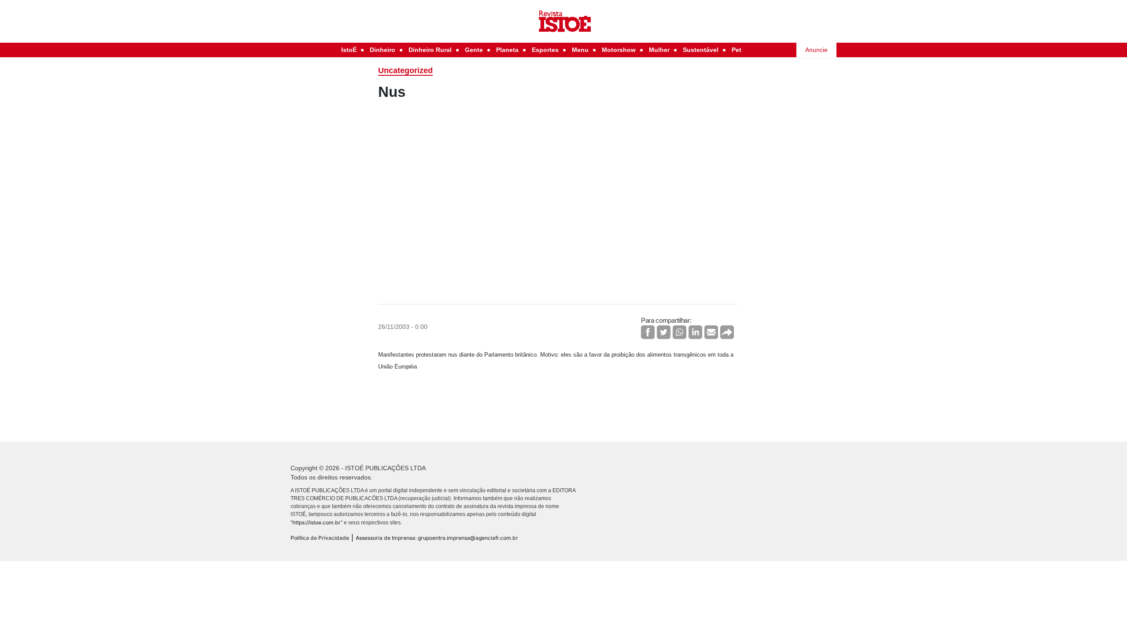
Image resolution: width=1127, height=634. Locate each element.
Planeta (507, 49)
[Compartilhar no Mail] (711, 332)
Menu (580, 49)
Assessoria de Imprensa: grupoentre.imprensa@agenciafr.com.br (437, 537)
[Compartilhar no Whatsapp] (679, 332)
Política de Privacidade (320, 537)
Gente (474, 49)
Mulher (659, 49)
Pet (736, 49)
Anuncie (816, 49)
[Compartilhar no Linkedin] (695, 332)
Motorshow (619, 49)
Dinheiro (382, 49)
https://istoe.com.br (316, 522)
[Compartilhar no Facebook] (648, 332)
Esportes (545, 49)
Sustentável (700, 49)
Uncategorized (405, 70)
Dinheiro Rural (430, 49)
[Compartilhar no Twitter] (663, 332)
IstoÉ (349, 49)
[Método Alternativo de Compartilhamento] (727, 332)
